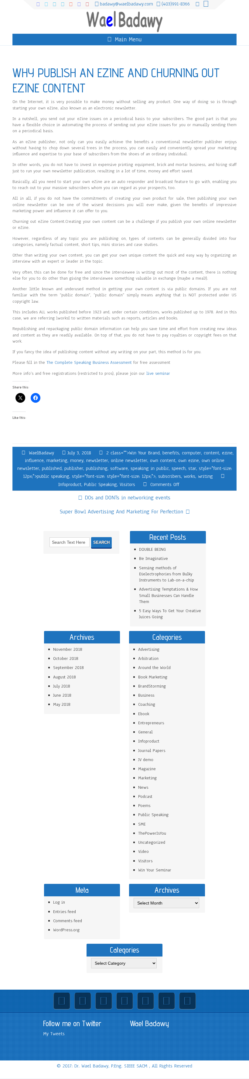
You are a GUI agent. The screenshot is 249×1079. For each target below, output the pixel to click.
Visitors (127, 484)
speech (179, 468)
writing (205, 476)
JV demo (145, 760)
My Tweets (54, 1033)
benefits (170, 453)
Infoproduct (69, 484)
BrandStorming (152, 686)
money (77, 460)
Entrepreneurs (151, 723)
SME (142, 824)
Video (143, 851)
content (211, 453)
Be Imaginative (153, 558)
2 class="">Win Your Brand (133, 453)
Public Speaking (100, 484)
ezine (227, 453)
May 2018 (61, 704)
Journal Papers (151, 750)
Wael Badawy (149, 1023)
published (52, 468)
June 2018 (62, 695)
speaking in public (150, 468)
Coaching (146, 704)
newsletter (97, 460)
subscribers (169, 476)
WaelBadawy (41, 453)
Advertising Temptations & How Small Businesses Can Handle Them (168, 595)
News (143, 787)
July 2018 (61, 686)
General (145, 732)
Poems (144, 805)
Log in (59, 902)
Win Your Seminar (154, 870)
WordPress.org (66, 930)
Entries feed (64, 912)
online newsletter (129, 460)
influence (34, 460)
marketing (56, 460)
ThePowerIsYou (152, 833)
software (119, 468)
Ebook (143, 714)
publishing (96, 468)
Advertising (148, 649)
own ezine (188, 460)
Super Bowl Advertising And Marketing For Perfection (121, 511)
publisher (73, 468)
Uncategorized (151, 842)
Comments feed (67, 921)
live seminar (158, 373)
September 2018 (68, 667)
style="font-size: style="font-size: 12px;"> (113, 476)
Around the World (154, 667)
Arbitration (148, 658)
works (189, 476)
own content (163, 460)
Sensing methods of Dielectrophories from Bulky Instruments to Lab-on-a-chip (166, 574)
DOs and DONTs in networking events (127, 497)
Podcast (145, 796)
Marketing (147, 778)
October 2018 (65, 658)
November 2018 (67, 649)
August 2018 (64, 677)
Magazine (147, 769)
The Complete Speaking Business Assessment (89, 362)
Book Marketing (152, 677)
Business (146, 695)
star (192, 468)
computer (191, 453)
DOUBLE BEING (152, 549)
